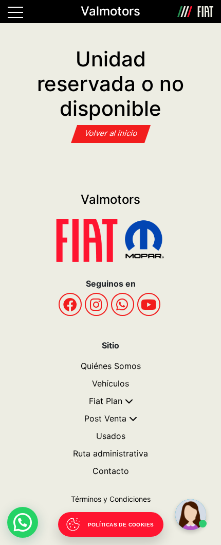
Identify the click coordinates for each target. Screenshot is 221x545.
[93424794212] (122, 304)
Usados (110, 436)
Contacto (111, 471)
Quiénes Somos (111, 366)
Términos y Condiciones (111, 499)
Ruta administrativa (110, 453)
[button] (22, 522)
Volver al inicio (111, 133)
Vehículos (110, 383)
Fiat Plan (105, 401)
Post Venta (105, 418)
